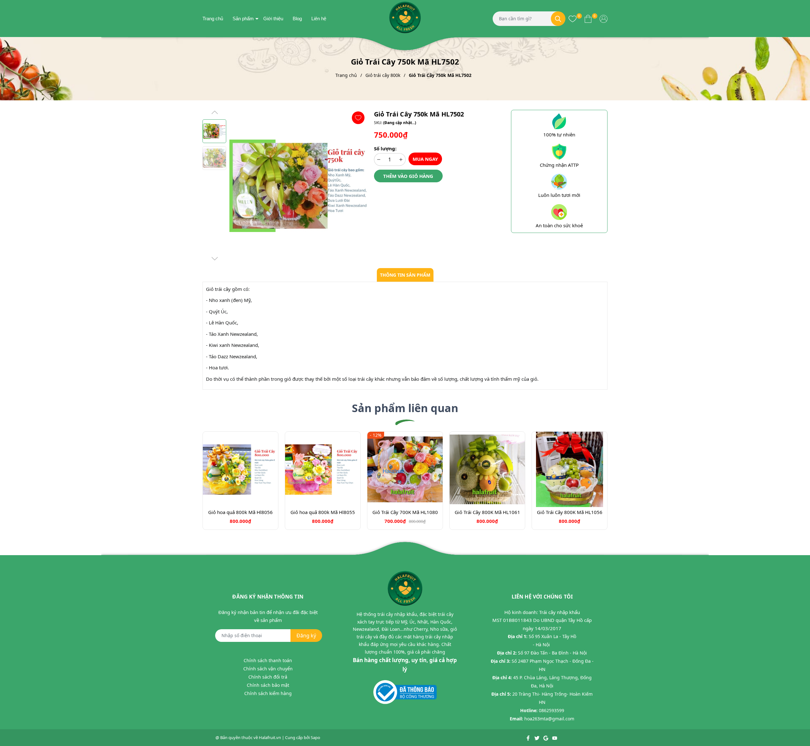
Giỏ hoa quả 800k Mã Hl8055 (322, 512)
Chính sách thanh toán (268, 660)
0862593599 (551, 710)
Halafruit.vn (270, 737)
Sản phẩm (243, 18)
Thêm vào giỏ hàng (408, 176)
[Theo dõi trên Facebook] (528, 737)
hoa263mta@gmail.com (549, 719)
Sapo (315, 737)
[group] (298, 186)
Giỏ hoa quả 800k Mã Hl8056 (240, 512)
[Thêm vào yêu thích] (358, 117)
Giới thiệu (273, 18)
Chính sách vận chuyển (268, 669)
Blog (297, 18)
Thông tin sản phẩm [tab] (405, 275)
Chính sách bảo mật (268, 685)
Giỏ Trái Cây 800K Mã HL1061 (487, 512)
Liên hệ (318, 18)
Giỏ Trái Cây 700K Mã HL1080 (405, 512)
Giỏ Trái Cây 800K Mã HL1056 (569, 512)
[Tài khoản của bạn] (604, 18)
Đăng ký (306, 635)
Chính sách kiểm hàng (268, 693)
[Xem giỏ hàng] (588, 18)
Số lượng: (385, 148)
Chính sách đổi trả (267, 677)
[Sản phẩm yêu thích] (572, 18)
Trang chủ (212, 18)
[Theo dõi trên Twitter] (537, 737)
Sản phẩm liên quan (405, 408)
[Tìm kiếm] (558, 18)
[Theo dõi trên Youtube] (554, 737)
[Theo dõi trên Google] (546, 737)
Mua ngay (425, 159)
